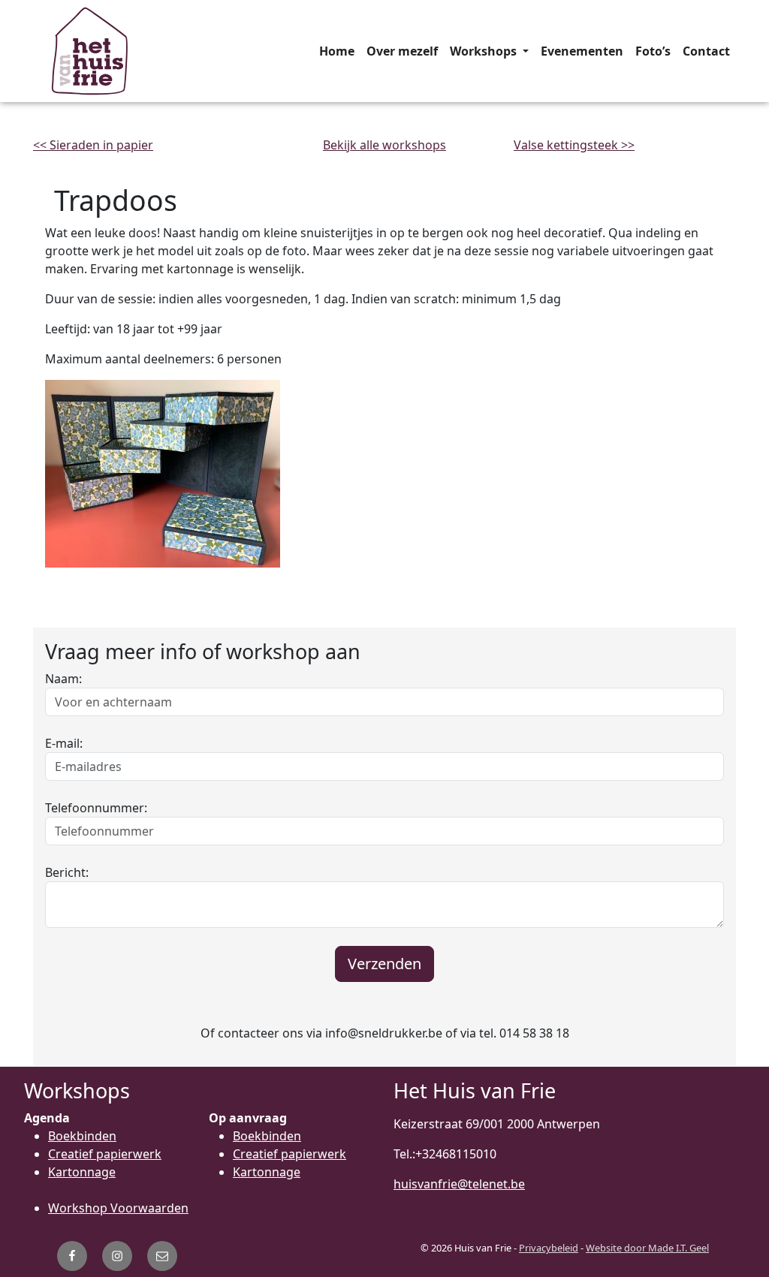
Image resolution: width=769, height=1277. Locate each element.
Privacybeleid (548, 1247)
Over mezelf (402, 51)
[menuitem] (336, 51)
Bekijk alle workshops (384, 145)
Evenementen (582, 51)
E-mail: (64, 743)
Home (336, 51)
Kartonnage (82, 1172)
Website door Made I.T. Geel (647, 1247)
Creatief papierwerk (104, 1154)
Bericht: (67, 872)
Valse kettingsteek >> (574, 145)
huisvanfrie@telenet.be (459, 1184)
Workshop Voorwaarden (118, 1208)
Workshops (485, 51)
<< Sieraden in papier (93, 145)
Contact (706, 51)
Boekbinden (82, 1136)
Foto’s (653, 51)
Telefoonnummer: (96, 808)
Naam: (63, 678)
